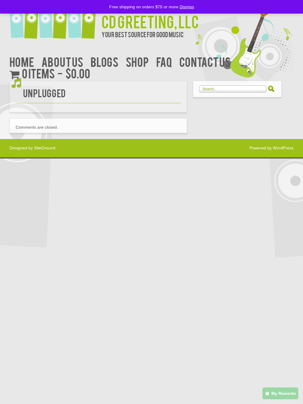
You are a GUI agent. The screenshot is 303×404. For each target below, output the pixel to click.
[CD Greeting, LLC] (55, 20)
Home (21, 61)
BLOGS (104, 61)
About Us (62, 61)
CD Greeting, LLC (150, 21)
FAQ (164, 61)
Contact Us (205, 61)
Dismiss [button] (187, 6)
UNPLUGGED (44, 92)
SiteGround (44, 148)
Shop (137, 61)
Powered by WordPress (271, 148)
